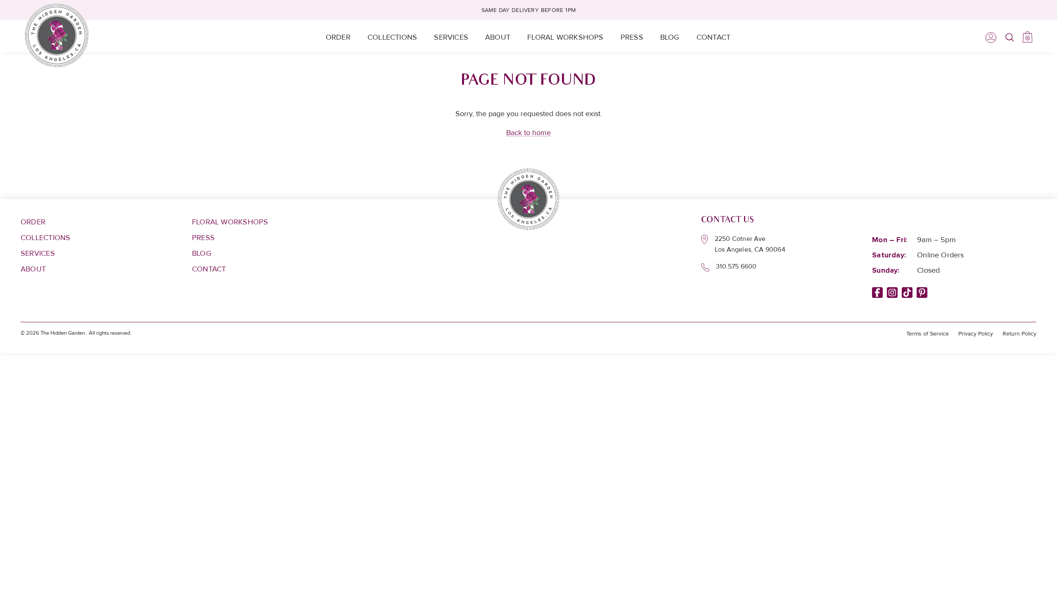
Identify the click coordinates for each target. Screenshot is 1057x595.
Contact (714, 37)
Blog (670, 37)
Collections (392, 37)
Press (632, 37)
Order (338, 37)
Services (451, 37)
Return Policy (1019, 333)
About (497, 37)
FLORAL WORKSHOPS (230, 221)
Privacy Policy (975, 333)
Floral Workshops (565, 37)
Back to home (528, 132)
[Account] (989, 37)
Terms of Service (927, 333)
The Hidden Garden (62, 333)
